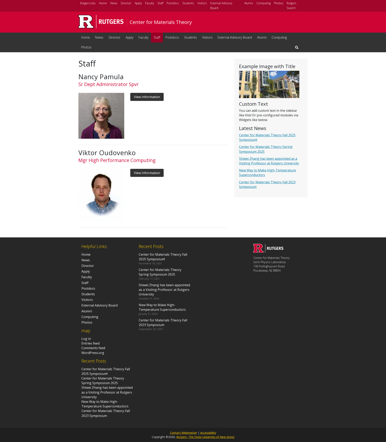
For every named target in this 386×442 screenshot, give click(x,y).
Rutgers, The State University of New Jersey (205, 437)
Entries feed (90, 343)
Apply (138, 3)
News (113, 3)
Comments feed (93, 348)
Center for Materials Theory (161, 22)
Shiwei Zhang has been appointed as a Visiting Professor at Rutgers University (269, 160)
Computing (263, 3)
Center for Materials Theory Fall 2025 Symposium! (105, 371)
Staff (160, 3)
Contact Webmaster (183, 433)
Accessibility (208, 433)
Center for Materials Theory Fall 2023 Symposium (105, 413)
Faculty (149, 3)
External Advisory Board (221, 5)
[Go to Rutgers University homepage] (101, 21)
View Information (147, 97)
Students (188, 3)
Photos (278, 3)
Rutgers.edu (87, 3)
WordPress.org (92, 353)
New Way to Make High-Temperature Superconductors (104, 403)
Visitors (202, 3)
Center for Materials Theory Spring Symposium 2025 (102, 380)
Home (103, 3)
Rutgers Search (291, 5)
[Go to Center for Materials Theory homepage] (268, 251)
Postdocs (173, 3)
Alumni (248, 3)
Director (126, 3)
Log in (86, 338)
